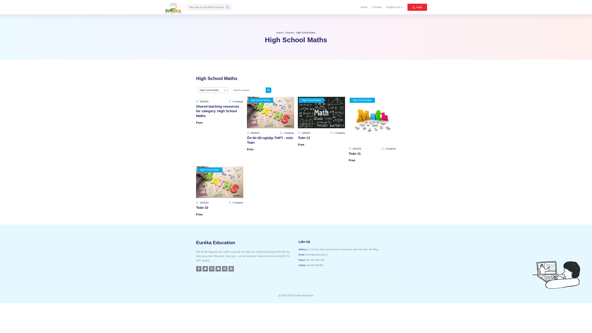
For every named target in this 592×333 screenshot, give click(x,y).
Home (364, 7)
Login (419, 7)
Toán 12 (304, 138)
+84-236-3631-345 (315, 260)
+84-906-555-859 (314, 265)
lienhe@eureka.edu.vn (316, 254)
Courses (377, 7)
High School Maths (305, 32)
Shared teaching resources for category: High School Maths (217, 111)
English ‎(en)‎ (393, 7)
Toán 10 (202, 208)
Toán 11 (355, 154)
